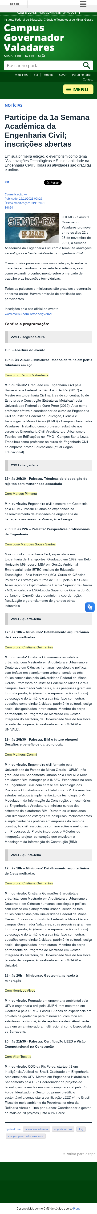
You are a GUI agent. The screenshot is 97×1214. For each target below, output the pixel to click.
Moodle (48, 74)
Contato (88, 79)
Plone (77, 1208)
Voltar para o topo (81, 1154)
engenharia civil (63, 1129)
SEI (36, 74)
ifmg (81, 1129)
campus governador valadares (25, 1136)
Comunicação (14, 194)
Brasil (15, 4)
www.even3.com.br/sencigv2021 (29, 314)
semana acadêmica (36, 1129)
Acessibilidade (26, 12)
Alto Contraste (50, 12)
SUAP (62, 74)
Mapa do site (71, 12)
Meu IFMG (21, 74)
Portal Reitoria (81, 74)
